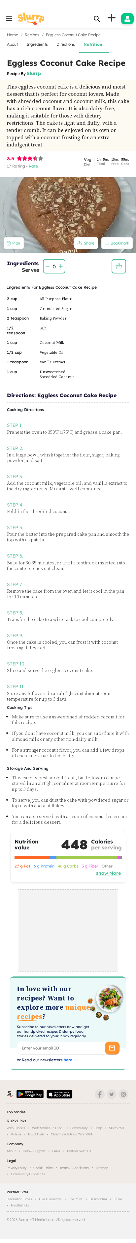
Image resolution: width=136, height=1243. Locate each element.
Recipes (32, 34)
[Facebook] (100, 1094)
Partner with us (79, 1151)
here (67, 1059)
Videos (16, 1134)
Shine (118, 1199)
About (11, 1151)
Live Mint (75, 1199)
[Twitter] (112, 1094)
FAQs (56, 1151)
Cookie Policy (43, 1168)
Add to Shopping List (119, 266)
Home (12, 34)
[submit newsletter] (112, 1048)
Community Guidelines (28, 1174)
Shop (98, 1128)
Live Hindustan (50, 1199)
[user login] (127, 18)
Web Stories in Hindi (47, 1128)
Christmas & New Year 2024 (71, 1134)
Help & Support (34, 1151)
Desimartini (98, 1199)
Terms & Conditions (74, 1168)
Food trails (36, 1134)
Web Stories (16, 1128)
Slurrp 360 (116, 1128)
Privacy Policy (16, 1168)
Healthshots (20, 1205)
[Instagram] (123, 1094)
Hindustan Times (19, 1199)
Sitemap (102, 1168)
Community (78, 1128)
